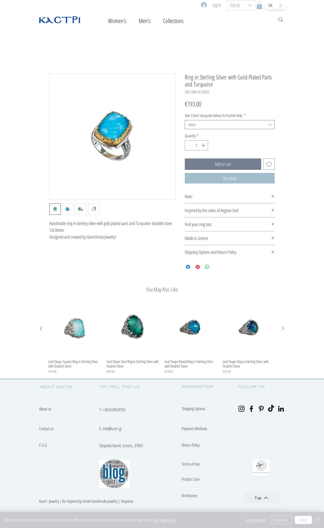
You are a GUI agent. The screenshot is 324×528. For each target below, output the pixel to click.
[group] (162, 338)
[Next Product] (283, 328)
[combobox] (230, 124)
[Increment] (203, 145)
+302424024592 (114, 409)
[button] (241, 5)
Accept (303, 520)
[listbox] (241, 5)
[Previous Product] (41, 328)
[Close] (318, 520)
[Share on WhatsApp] (207, 267)
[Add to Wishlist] (269, 164)
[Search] (280, 19)
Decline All (281, 520)
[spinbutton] (196, 145)
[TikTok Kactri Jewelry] (271, 409)
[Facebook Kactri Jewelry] (251, 409)
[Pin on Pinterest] (198, 267)
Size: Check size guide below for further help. (215, 115)
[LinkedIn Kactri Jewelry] (281, 409)
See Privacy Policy (164, 520)
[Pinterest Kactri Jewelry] (261, 409)
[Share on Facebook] (188, 267)
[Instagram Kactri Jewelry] (241, 409)
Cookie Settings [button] (256, 520)
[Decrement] (189, 145)
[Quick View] (75, 328)
